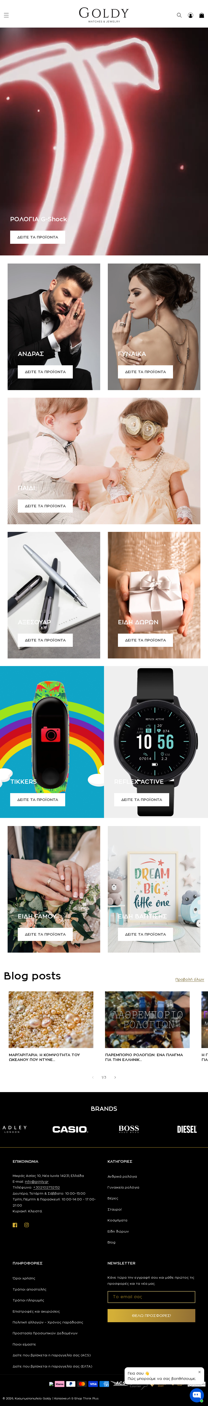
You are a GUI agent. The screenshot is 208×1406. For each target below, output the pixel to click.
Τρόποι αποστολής (29, 1289)
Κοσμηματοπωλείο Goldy (33, 1398)
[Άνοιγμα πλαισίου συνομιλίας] (197, 1395)
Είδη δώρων (118, 1231)
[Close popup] (199, 1372)
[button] (6, 15)
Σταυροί (115, 1209)
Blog (111, 1242)
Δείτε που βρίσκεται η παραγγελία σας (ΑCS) (52, 1355)
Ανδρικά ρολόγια (122, 1176)
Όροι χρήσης (24, 1278)
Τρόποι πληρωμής (28, 1300)
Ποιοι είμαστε (24, 1344)
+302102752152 (46, 1187)
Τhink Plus (90, 1398)
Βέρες (113, 1198)
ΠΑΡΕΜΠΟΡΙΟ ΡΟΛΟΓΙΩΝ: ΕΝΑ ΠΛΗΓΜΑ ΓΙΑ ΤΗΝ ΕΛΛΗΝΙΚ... (144, 1057)
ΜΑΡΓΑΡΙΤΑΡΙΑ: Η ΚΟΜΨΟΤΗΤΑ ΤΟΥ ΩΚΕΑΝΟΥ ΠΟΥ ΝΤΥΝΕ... (44, 1057)
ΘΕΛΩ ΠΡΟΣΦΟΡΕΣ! (151, 1315)
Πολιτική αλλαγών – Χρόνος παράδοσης (48, 1322)
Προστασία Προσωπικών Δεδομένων (45, 1333)
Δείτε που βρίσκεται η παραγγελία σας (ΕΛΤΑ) (52, 1366)
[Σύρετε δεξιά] (115, 1077)
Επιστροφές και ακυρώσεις (36, 1311)
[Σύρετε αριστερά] (92, 1077)
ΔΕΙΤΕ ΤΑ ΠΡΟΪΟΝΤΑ (37, 237)
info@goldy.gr (37, 1181)
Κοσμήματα (117, 1220)
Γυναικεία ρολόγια (123, 1187)
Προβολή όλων (190, 979)
